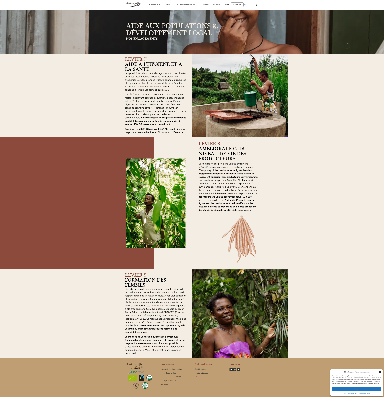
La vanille (205, 5)
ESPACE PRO (237, 5)
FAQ (196, 377)
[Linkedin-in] (238, 369)
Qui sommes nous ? (155, 5)
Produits (167, 5)
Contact (226, 5)
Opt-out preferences (348, 393)
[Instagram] (234, 369)
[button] (380, 372)
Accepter (357, 389)
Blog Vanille (216, 5)
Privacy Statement (360, 393)
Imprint (368, 393)
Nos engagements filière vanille (186, 5)
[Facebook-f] (231, 369)
